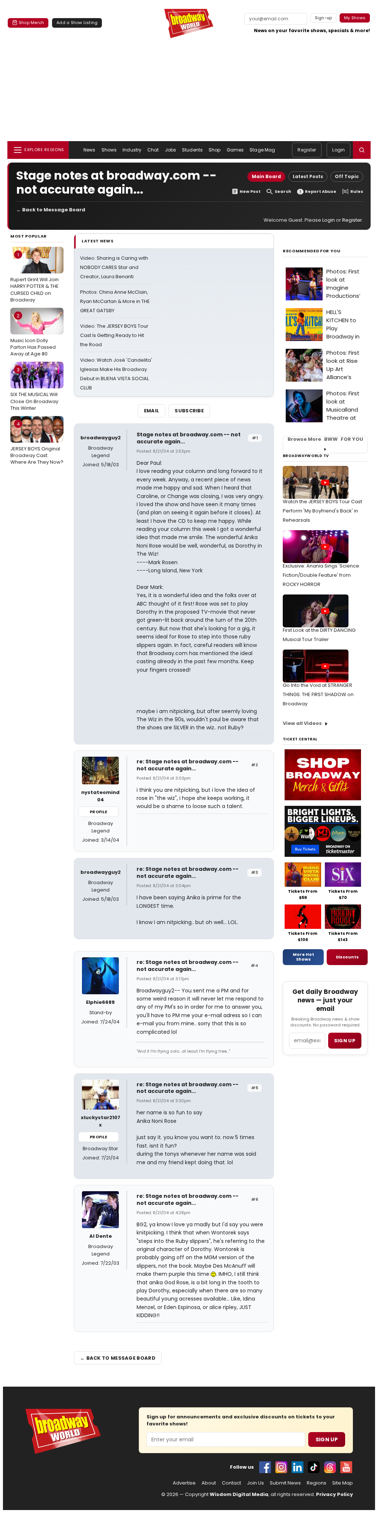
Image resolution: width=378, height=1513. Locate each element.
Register (307, 150)
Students (192, 150)
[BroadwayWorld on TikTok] (313, 1467)
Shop (214, 150)
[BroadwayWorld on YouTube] (346, 1467)
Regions (316, 1483)
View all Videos (302, 723)
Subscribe (189, 410)
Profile (98, 812)
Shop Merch (31, 22)
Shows (109, 150)
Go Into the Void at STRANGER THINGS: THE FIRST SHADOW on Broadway (318, 694)
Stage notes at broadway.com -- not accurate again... (189, 438)
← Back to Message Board (50, 209)
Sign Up (327, 1439)
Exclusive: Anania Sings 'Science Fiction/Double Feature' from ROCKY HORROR (321, 575)
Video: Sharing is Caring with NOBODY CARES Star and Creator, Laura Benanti (114, 267)
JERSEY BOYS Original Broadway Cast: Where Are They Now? (36, 443)
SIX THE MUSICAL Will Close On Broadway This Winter (34, 388)
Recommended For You (312, 251)
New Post (250, 191)
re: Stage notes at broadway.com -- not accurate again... (187, 765)
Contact (231, 1483)
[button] (362, 150)
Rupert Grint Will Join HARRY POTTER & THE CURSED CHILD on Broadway (34, 277)
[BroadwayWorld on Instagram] (281, 1467)
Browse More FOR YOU (325, 439)
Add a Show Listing (76, 22)
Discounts (347, 957)
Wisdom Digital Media (239, 1494)
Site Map (342, 1483)
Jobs (170, 150)
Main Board (266, 176)
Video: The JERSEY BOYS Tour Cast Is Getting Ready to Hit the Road (114, 335)
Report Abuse (320, 191)
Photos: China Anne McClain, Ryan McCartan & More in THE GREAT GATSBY (115, 301)
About (209, 1483)
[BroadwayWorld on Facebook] (265, 1467)
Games (235, 150)
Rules (356, 191)
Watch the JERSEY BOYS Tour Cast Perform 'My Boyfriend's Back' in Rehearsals (322, 511)
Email (151, 410)
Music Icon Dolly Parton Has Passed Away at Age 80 (33, 334)
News (89, 150)
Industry (132, 150)
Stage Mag (262, 150)
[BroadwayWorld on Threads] (330, 1467)
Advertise (184, 1483)
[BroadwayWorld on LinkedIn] (297, 1467)
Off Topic (347, 176)
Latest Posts (308, 176)
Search (283, 191)
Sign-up (323, 18)
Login (338, 150)
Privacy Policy (334, 1494)
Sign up (344, 1040)
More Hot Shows (303, 956)
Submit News (285, 1483)
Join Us (255, 1483)
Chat (153, 150)
